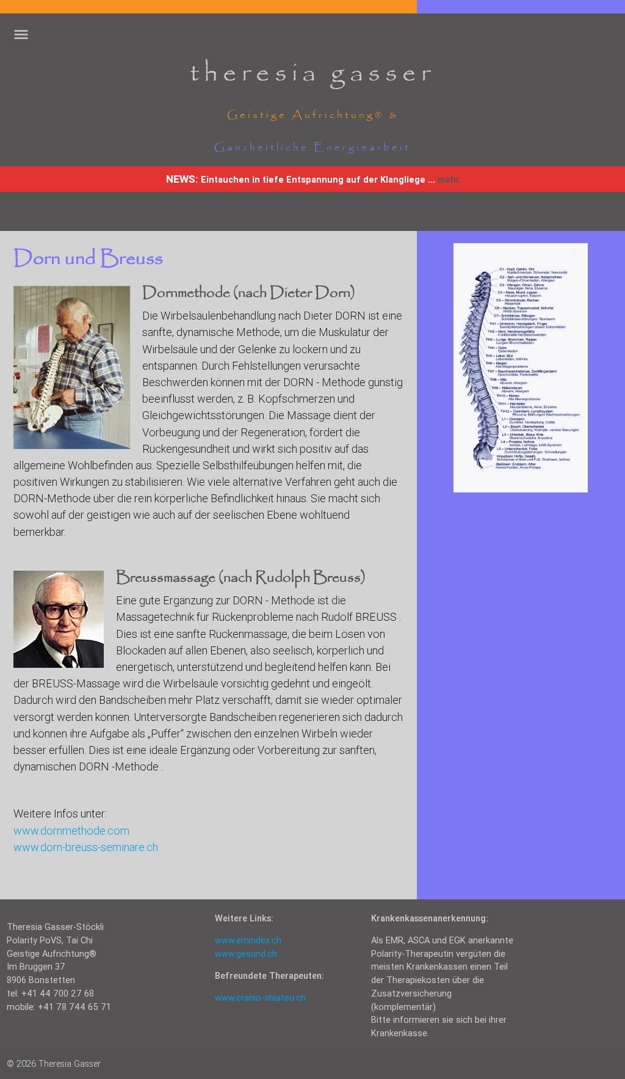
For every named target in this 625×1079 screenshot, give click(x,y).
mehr (449, 179)
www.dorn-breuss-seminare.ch (85, 847)
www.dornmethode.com (71, 831)
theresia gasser (312, 74)
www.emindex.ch (248, 940)
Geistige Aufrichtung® (306, 115)
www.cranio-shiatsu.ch (260, 997)
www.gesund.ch (246, 953)
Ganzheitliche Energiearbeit (312, 147)
